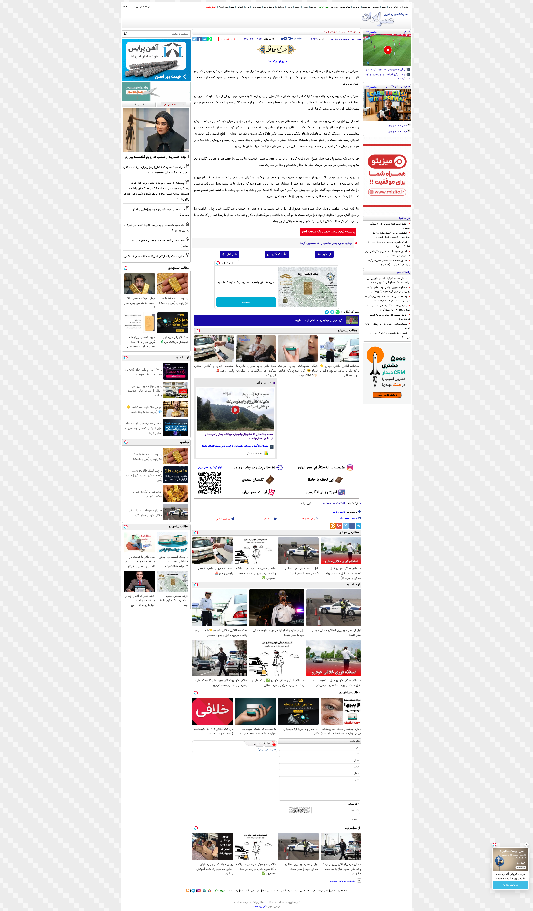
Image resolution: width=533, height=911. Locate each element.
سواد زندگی (324, 7)
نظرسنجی (366, 7)
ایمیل (356, 760)
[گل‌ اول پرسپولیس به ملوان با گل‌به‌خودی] (387, 50)
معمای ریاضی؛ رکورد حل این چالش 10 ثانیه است (387, 326)
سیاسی (313, 7)
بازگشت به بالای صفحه (343, 881)
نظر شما (355, 741)
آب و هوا (356, 7)
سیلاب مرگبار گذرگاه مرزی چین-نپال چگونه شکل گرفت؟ (388, 77)
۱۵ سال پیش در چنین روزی (254, 467)
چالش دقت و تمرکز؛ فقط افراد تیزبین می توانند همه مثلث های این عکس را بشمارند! (388, 280)
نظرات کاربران (277, 254)
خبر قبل (232, 254)
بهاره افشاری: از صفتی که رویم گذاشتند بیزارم (155, 157)
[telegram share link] (204, 39)
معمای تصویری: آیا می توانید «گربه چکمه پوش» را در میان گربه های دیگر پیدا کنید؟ (388, 289)
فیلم (232, 7)
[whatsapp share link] (209, 39)
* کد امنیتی (353, 804)
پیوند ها (334, 7)
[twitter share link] (194, 39)
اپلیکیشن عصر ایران (210, 467)
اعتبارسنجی (270, 749)
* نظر (356, 773)
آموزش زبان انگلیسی (321, 492)
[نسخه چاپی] (282, 38)
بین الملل (280, 7)
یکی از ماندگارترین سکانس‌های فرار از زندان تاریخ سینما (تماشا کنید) (235, 446)
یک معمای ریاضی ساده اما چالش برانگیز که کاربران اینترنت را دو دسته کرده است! (387, 299)
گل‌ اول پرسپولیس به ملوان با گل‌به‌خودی (386, 69)
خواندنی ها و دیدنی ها (340, 39)
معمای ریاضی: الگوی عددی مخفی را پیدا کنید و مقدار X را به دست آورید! (388, 308)
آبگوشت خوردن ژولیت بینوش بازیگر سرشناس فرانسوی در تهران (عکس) (391, 235)
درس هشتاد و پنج (397, 125)
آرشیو (384, 7)
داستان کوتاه (339, 512)
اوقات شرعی (345, 7)
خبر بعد (322, 254)
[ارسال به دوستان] (285, 38)
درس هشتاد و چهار (397, 132)
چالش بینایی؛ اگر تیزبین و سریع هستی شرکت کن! (389, 317)
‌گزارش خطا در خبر (227, 39)
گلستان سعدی (253, 480)
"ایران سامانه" (259, 907)
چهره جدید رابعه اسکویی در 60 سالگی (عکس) (390, 226)
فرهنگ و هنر (269, 7)
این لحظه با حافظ (321, 480)
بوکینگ (260, 749)
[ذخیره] (288, 39)
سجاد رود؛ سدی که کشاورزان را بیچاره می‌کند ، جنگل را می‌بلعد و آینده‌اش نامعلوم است (239, 436)
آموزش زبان (211, 7)
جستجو (376, 7)
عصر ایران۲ (322, 891)
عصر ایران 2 (223, 7)
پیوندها (265, 891)
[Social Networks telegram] (327, 312)
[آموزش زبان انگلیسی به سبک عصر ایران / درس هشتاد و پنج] (387, 105)
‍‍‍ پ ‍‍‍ (296, 38)
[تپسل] (218, 263)
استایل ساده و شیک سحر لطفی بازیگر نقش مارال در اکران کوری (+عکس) (387, 263)
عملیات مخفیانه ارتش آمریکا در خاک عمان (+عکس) (154, 256)
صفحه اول (404, 7)
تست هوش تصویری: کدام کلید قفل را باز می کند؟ (388, 335)
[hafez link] (276, 49)
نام (357, 747)
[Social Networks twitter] (332, 312)
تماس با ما (393, 7)
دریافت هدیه (510, 885)
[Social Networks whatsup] (337, 312)
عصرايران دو (356, 39)
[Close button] (526, 844)
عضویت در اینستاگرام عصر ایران (322, 467)
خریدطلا (246, 302)
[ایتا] (333, 526)
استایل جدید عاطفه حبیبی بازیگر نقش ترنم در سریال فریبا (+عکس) (387, 253)
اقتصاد (305, 7)
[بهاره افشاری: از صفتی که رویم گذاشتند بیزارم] (156, 130)
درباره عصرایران (307, 891)
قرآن (247, 7)
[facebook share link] (199, 39)
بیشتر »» (371, 31)
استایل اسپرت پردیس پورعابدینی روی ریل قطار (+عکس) (388, 244)
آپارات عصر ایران (254, 492)
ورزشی (289, 7)
